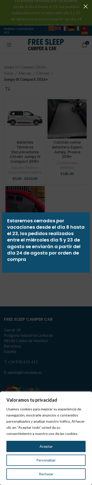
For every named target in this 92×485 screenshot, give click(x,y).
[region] (46, 438)
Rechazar (46, 474)
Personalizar (46, 460)
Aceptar (46, 446)
